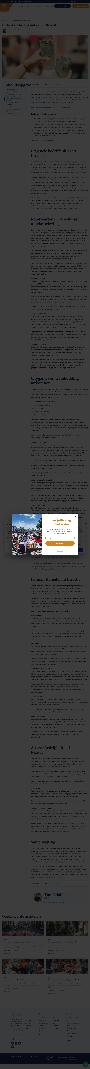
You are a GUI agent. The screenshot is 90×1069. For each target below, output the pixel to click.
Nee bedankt (60, 551)
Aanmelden (60, 543)
